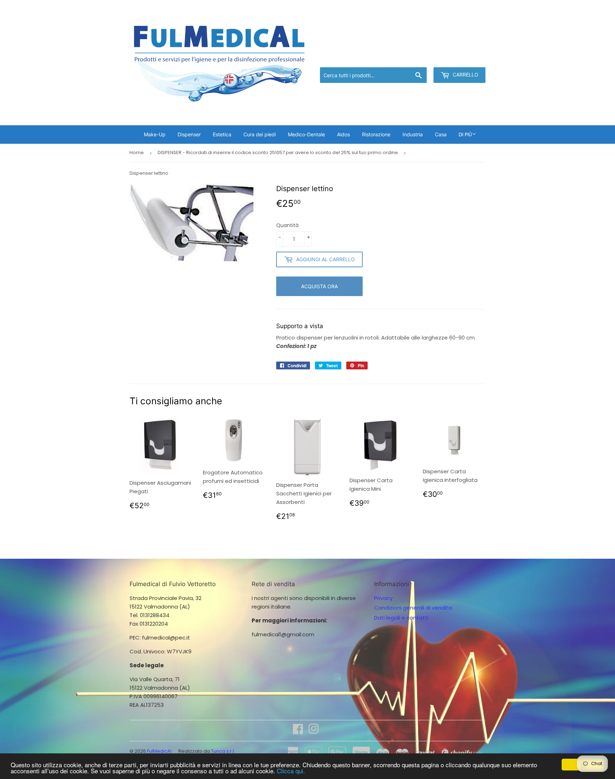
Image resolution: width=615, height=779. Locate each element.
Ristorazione (376, 134)
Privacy (383, 598)
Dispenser (189, 134)
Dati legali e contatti (401, 617)
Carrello (464, 75)
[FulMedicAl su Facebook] (298, 731)
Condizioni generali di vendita (413, 607)
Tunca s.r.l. (223, 751)
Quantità (287, 225)
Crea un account (464, 58)
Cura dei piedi (259, 134)
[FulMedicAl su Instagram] (313, 731)
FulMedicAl (159, 751)
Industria (413, 134)
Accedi (427, 58)
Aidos (343, 134)
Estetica (222, 134)
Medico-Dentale (306, 134)
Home (137, 152)
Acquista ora (319, 286)
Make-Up (154, 134)
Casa (441, 134)
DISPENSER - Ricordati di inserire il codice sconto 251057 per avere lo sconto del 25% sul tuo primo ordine (278, 152)
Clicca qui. (291, 770)
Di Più (465, 134)
